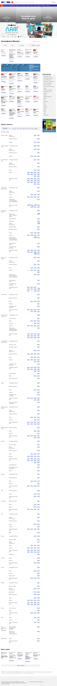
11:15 (35, 536)
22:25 (38, 361)
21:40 (38, 176)
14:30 (35, 287)
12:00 (32, 156)
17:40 (32, 311)
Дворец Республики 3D (47, 96)
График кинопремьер (36, 41)
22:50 (38, 344)
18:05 (38, 301)
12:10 (38, 246)
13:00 (32, 178)
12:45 (32, 301)
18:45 (35, 600)
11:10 (38, 464)
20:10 (38, 303)
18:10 (28, 174)
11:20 (28, 458)
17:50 (32, 600)
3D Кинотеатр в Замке (47, 76)
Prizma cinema (4, 294)
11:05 (35, 142)
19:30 (38, 237)
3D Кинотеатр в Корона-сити (48, 78)
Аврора (45, 88)
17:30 (38, 280)
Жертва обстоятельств (48, 17)
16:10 (35, 257)
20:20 (35, 311)
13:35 (28, 547)
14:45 (35, 205)
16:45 (35, 398)
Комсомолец (46, 101)
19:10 (35, 174)
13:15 (38, 294)
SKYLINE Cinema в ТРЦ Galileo (49, 86)
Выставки (28, 5)
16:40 (38, 187)
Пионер (2, 567)
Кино (2, 5)
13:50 (32, 367)
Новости (48, 5)
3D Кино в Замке (4, 135)
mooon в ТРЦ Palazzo (47, 84)
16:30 (32, 180)
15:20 (35, 172)
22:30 (38, 218)
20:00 (38, 156)
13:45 (35, 178)
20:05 (38, 433)
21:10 (38, 182)
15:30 (38, 250)
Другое (38, 5)
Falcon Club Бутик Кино (47, 79)
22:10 (38, 184)
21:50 (38, 235)
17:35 (38, 341)
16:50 (38, 194)
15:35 (35, 435)
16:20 (35, 135)
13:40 (28, 600)
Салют (45, 113)
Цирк (32, 5)
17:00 (38, 536)
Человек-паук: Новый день (28, 17)
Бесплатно (43, 5)
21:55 (38, 592)
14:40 (38, 210)
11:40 (28, 205)
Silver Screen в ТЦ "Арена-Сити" (49, 81)
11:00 (38, 477)
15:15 (32, 398)
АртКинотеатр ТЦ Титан (48, 91)
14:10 (38, 152)
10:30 (38, 490)
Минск (54, 2)
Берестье (45, 94)
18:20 (38, 145)
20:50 (38, 149)
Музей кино (45, 106)
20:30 (38, 311)
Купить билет (3, 55)
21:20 (35, 176)
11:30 (38, 138)
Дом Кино (45, 98)
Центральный (3, 638)
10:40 (28, 435)
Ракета (45, 111)
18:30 (32, 174)
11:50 (32, 194)
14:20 (38, 142)
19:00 (38, 199)
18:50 (38, 163)
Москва (2, 536)
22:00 (38, 272)
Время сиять (6, 17)
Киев (2, 490)
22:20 (38, 159)
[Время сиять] (8, 14)
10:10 (28, 422)
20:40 (35, 252)
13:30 (35, 159)
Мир (44, 103)
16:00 (38, 172)
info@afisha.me (40, 681)
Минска (16, 41)
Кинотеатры (5, 128)
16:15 (38, 389)
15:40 (38, 458)
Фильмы (9, 128)
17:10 (38, 243)
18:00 (35, 180)
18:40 (28, 182)
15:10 (35, 156)
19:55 (38, 447)
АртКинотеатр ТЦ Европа (48, 89)
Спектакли (23, 5)
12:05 (35, 145)
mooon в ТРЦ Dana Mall (48, 83)
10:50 (38, 554)
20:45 (38, 135)
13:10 (32, 232)
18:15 (35, 149)
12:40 (28, 270)
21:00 (38, 174)
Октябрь (45, 108)
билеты (6, 20)
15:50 (28, 180)
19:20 (32, 182)
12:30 (28, 178)
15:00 (32, 172)
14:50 (28, 235)
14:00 (35, 170)
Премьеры (33, 45)
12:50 (28, 172)
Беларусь (45, 93)
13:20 (38, 166)
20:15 (38, 419)
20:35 (38, 378)
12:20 (32, 250)
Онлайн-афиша (12, 5)
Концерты (6, 5)
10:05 (32, 417)
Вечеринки (18, 5)
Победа (2, 582)
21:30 (35, 184)
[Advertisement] (49, 58)
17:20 (38, 309)
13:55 (38, 264)
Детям (35, 5)
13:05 (32, 545)
